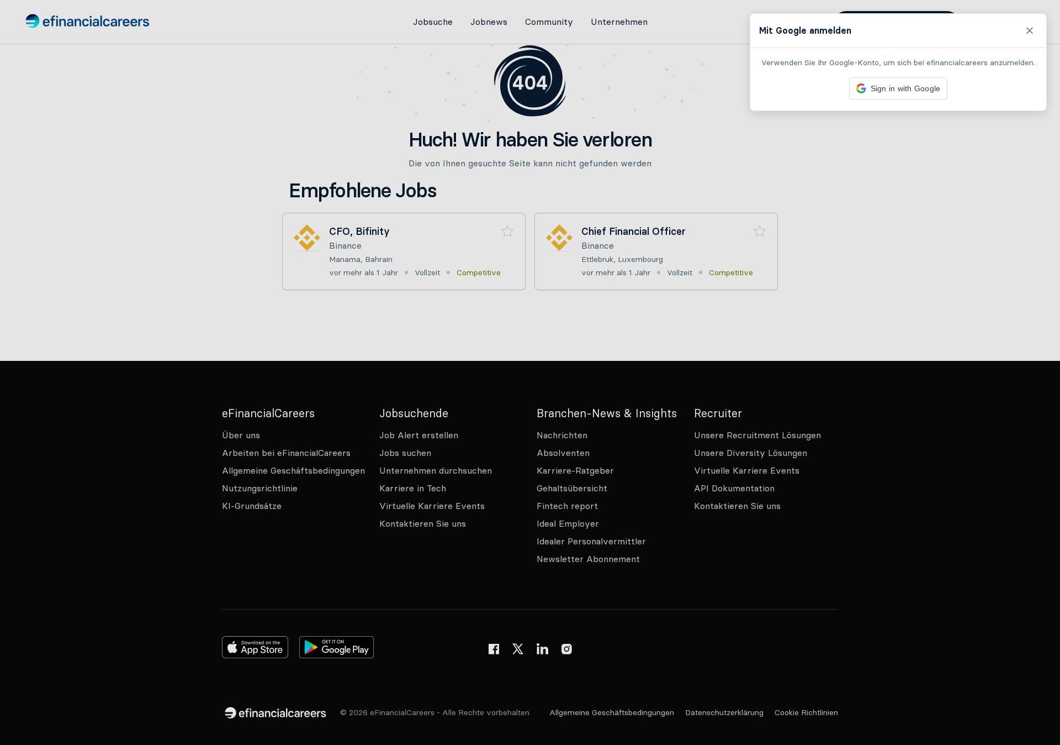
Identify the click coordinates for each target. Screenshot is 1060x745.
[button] (530, 372)
